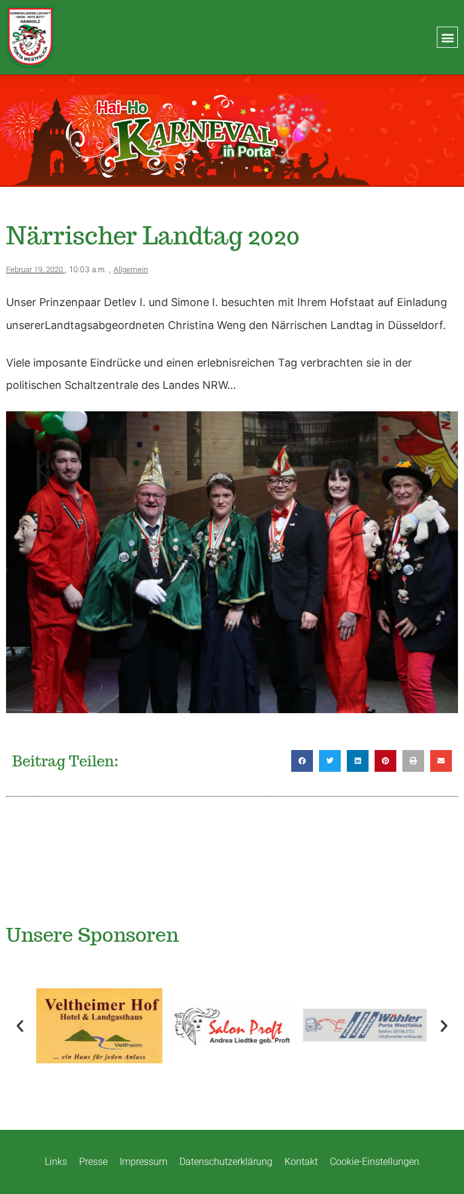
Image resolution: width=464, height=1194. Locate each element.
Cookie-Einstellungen (374, 1161)
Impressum (143, 1161)
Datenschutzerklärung (225, 1161)
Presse (93, 1161)
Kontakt (301, 1161)
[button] (447, 37)
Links (56, 1161)
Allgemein (131, 269)
